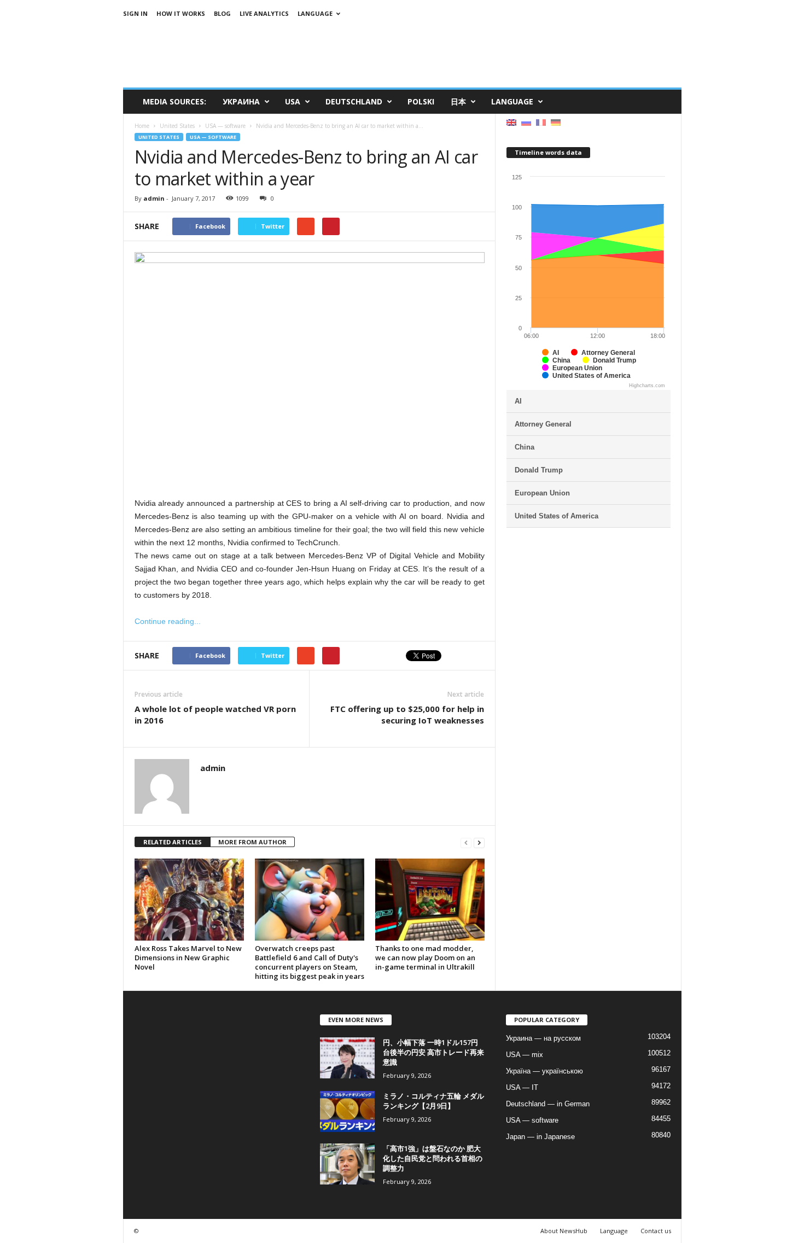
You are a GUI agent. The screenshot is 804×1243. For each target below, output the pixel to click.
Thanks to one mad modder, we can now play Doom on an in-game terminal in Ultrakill (425, 957)
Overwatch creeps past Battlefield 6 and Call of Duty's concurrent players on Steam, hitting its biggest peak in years (309, 962)
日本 (458, 101)
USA (292, 101)
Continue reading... (168, 621)
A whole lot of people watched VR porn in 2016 (215, 714)
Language (315, 13)
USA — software (213, 137)
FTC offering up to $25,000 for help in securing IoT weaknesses (407, 714)
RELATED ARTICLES (172, 842)
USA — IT (522, 1087)
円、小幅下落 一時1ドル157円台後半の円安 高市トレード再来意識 (433, 1052)
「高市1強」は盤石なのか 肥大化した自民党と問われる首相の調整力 (432, 1158)
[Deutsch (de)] (556, 122)
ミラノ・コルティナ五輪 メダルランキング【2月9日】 (433, 1101)
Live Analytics (264, 13)
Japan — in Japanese (540, 1137)
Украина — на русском (543, 1038)
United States (158, 137)
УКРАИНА (241, 101)
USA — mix (524, 1055)
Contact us (655, 1231)
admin (154, 198)
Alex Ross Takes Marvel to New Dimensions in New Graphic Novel (188, 957)
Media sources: (174, 101)
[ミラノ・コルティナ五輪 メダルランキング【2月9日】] (347, 1111)
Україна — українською (544, 1071)
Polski (420, 101)
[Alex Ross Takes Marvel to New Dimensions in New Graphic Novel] (189, 900)
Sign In (135, 13)
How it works (180, 13)
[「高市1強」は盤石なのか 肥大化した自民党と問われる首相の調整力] (347, 1163)
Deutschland (353, 101)
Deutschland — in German (548, 1104)
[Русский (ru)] (526, 122)
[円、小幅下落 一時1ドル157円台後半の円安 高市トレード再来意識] (347, 1057)
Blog (222, 13)
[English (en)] (511, 122)
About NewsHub (563, 1231)
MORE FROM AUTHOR (252, 842)
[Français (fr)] (541, 122)
